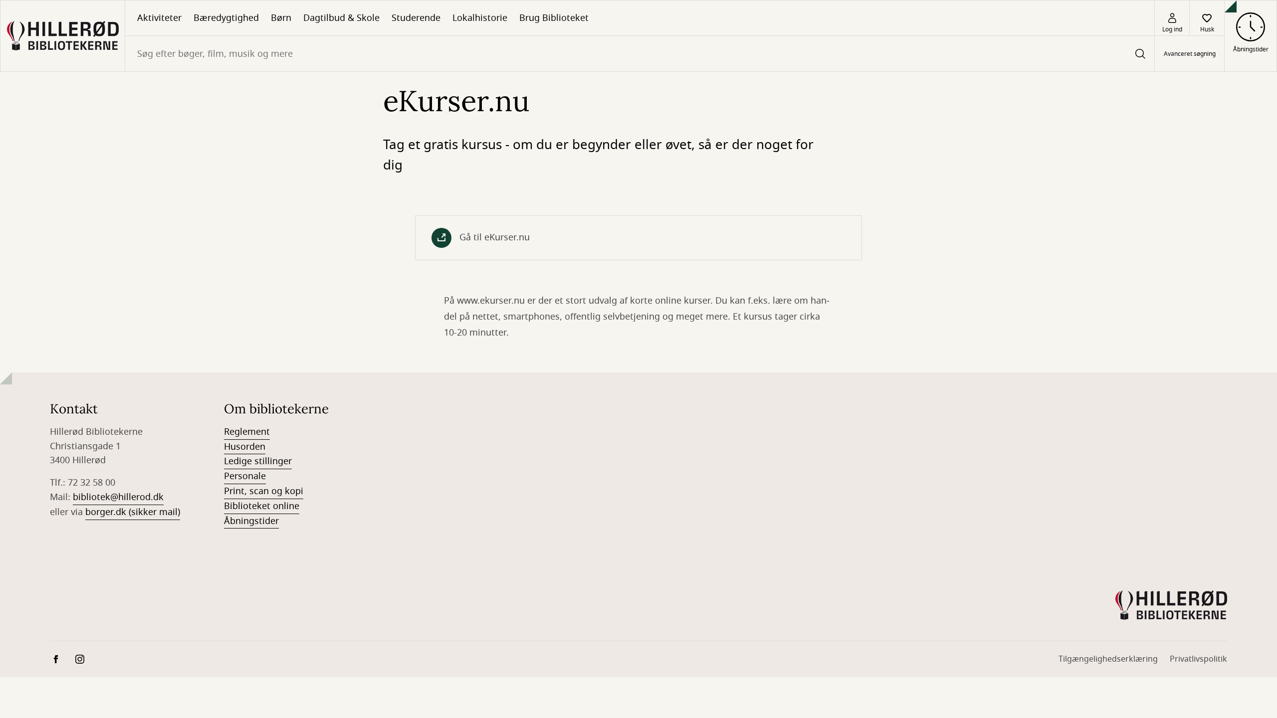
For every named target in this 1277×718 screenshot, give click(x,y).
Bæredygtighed (226, 17)
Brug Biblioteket (554, 17)
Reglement (247, 431)
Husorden (244, 446)
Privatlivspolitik (1198, 659)
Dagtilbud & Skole (341, 17)
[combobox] (639, 53)
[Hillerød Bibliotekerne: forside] (62, 35)
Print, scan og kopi (263, 491)
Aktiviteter (159, 17)
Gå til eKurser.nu (494, 237)
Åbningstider (251, 521)
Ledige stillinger (258, 461)
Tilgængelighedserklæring (1108, 659)
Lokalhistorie (479, 17)
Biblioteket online (261, 506)
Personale (245, 476)
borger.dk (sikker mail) (132, 512)
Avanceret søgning (1190, 53)
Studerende (416, 17)
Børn (281, 17)
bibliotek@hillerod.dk (118, 497)
